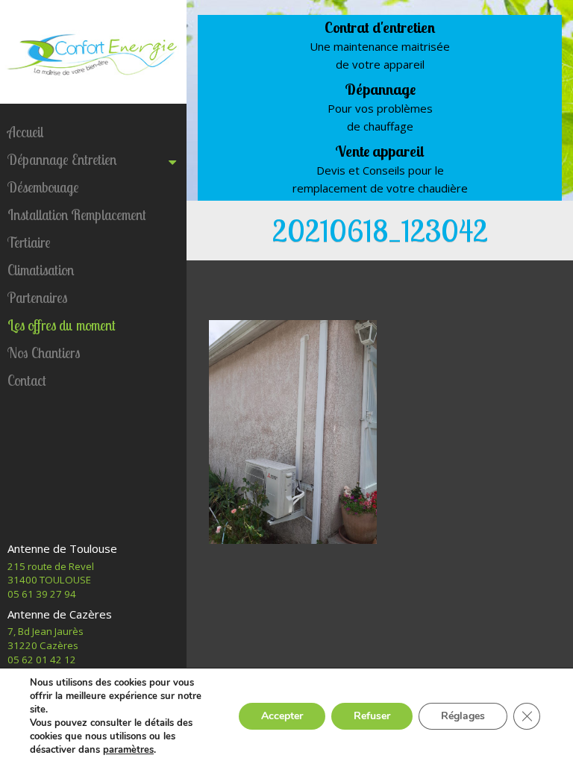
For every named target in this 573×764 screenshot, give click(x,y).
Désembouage (43, 187)
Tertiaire (29, 242)
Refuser (372, 716)
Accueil (25, 132)
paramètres (128, 750)
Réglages (463, 716)
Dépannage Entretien (61, 160)
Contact (26, 380)
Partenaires (37, 298)
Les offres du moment (61, 325)
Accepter (282, 716)
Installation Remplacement (76, 215)
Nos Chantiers (43, 353)
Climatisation (40, 270)
